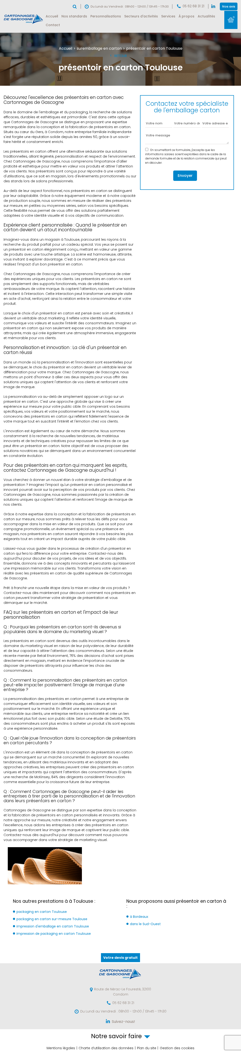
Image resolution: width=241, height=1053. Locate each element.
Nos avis (228, 6)
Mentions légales (61, 1048)
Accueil (52, 16)
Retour (120, 56)
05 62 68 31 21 (193, 6)
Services (168, 16)
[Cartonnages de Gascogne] (24, 23)
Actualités (206, 16)
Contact (53, 25)
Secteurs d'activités (141, 16)
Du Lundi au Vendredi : (123, 1011)
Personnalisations (105, 16)
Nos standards (74, 16)
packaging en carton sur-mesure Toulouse (51, 919)
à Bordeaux (139, 916)
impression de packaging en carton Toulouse (53, 933)
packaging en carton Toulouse (41, 911)
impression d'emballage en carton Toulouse (52, 926)
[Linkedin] (213, 6)
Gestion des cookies (177, 1048)
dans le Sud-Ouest (145, 924)
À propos (186, 16)
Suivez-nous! (123, 1021)
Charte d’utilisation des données (106, 1048)
